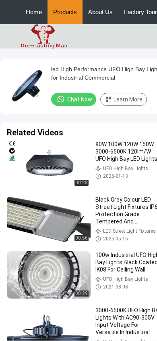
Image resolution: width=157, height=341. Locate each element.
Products (65, 11)
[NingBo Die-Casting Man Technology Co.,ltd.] (44, 36)
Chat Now (79, 99)
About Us (100, 11)
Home (34, 11)
